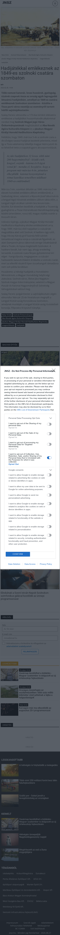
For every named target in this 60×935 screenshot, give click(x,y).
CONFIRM (18, 554)
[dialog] (30, 467)
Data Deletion (14, 564)
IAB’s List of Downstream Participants (33, 410)
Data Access (30, 564)
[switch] (49, 424)
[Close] (54, 371)
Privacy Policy (46, 564)
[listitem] (30, 418)
